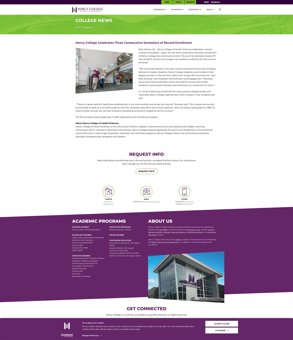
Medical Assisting (79, 269)
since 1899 (163, 230)
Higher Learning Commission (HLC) (165, 242)
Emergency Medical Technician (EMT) (124, 253)
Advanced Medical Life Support (121, 248)
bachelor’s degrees (162, 232)
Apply (178, 2)
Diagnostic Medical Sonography (85, 261)
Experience (194, 9)
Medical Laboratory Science (120, 230)
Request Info (146, 171)
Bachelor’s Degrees (81, 235)
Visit (167, 2)
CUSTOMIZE (220, 330)
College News (87, 27)
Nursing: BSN (77, 245)
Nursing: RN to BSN (80, 248)
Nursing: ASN (77, 271)
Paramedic (76, 274)
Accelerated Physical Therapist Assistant (88, 258)
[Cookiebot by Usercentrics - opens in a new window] (67, 335)
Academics (176, 9)
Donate (190, 2)
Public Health (77, 250)
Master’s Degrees (80, 227)
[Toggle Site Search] (218, 9)
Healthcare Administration (82, 240)
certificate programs (194, 232)
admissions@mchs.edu (151, 201)
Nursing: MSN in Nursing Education (86, 230)
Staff (206, 2)
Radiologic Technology (81, 276)
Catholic (178, 240)
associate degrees (178, 232)
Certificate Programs (120, 227)
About (209, 9)
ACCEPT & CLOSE (221, 324)
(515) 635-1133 (189, 201)
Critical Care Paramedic (118, 251)
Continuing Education (120, 240)
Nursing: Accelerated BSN (82, 243)
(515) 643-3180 (188, 204)
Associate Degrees (81, 256)
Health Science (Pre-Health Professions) (88, 238)
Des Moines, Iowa (193, 230)
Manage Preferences (90, 335)
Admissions (159, 9)
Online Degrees (116, 235)
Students (215, 2)
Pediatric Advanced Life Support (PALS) (125, 256)
